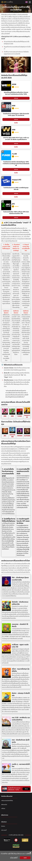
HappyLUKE (27, 416)
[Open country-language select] (26, 2)
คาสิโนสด (3, 808)
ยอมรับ (25, 858)
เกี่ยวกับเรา (4, 822)
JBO (5, 436)
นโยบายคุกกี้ (4, 830)
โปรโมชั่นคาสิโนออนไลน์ (6, 796)
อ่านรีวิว (16, 123)
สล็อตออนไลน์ (4, 804)
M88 (5, 416)
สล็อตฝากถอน (4, 815)
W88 (12, 416)
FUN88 (19, 416)
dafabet (19, 436)
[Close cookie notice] (30, 852)
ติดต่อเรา (3, 826)
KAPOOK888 (12, 436)
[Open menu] (30, 2)
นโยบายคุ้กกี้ (13, 857)
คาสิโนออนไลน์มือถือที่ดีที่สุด (7, 800)
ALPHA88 (27, 436)
